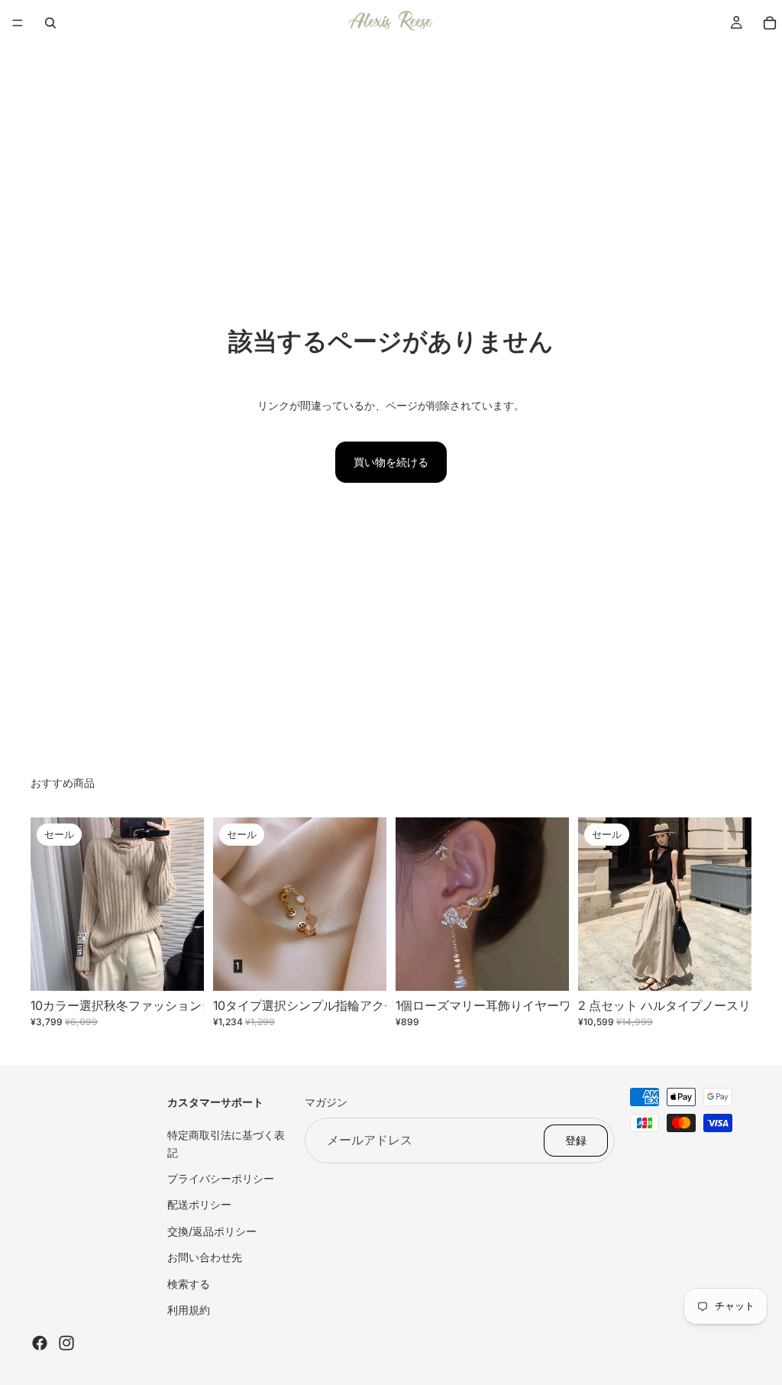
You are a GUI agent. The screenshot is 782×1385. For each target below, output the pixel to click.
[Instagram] (66, 1343)
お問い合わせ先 (204, 1257)
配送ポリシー (199, 1204)
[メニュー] (17, 22)
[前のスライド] (47, 904)
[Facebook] (40, 1343)
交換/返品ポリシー (212, 1231)
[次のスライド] (187, 904)
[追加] (545, 967)
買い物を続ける (391, 461)
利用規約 (188, 1309)
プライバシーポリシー (220, 1178)
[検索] (50, 23)
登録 (575, 1140)
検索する (188, 1283)
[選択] (180, 967)
